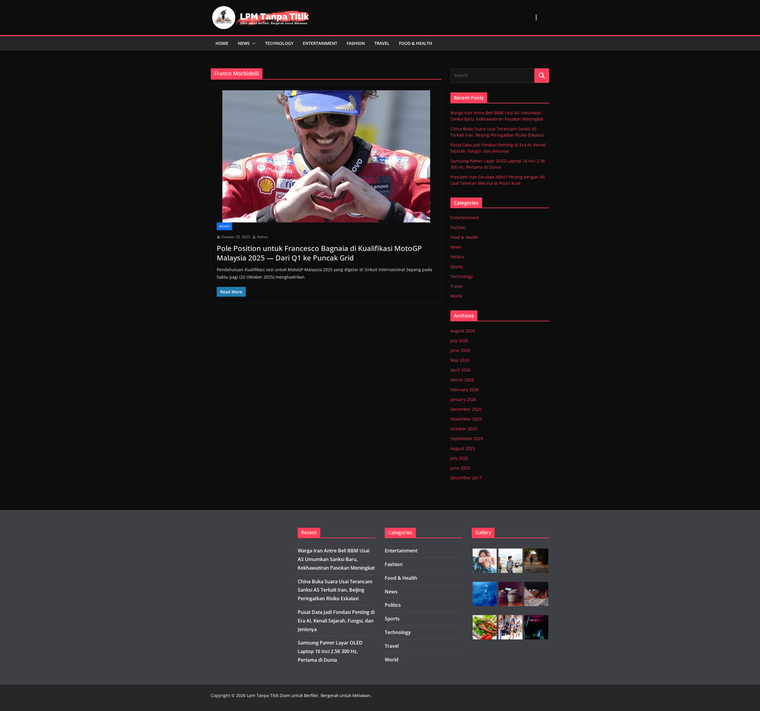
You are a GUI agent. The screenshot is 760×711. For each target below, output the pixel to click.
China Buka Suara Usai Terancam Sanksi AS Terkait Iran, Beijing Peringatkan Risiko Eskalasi (335, 590)
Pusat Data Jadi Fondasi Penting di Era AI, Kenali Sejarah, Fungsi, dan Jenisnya (336, 621)
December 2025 (466, 409)
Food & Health (415, 43)
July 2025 (459, 458)
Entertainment (320, 43)
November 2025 (466, 419)
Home (222, 43)
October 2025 (463, 429)
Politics (457, 257)
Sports (224, 226)
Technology (279, 43)
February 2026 (464, 389)
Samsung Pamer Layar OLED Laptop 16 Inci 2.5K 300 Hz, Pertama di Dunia (330, 651)
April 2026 (460, 370)
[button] (253, 43)
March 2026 (462, 380)
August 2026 (462, 331)
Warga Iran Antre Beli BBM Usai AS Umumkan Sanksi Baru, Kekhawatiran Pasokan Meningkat (336, 559)
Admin (262, 236)
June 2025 (460, 468)
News (244, 43)
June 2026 (460, 350)
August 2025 (462, 448)
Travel (382, 43)
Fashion (356, 43)
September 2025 (466, 438)
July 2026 (459, 340)
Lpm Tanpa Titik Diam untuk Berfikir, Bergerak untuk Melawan (308, 695)
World (456, 296)
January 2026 (463, 399)
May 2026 (459, 360)
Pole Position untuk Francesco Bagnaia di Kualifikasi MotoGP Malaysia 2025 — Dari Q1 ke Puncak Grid (319, 252)
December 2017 (466, 478)
